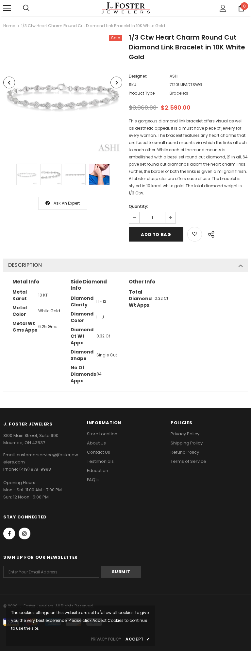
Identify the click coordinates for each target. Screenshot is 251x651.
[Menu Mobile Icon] (7, 8)
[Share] (209, 233)
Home (9, 25)
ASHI (174, 76)
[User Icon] (223, 8)
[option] (62, 94)
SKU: (133, 84)
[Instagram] (24, 533)
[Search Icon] (26, 8)
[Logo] (125, 7)
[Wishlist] (194, 234)
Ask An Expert (67, 203)
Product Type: (142, 93)
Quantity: (138, 206)
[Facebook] (9, 533)
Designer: (138, 76)
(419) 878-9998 (35, 469)
